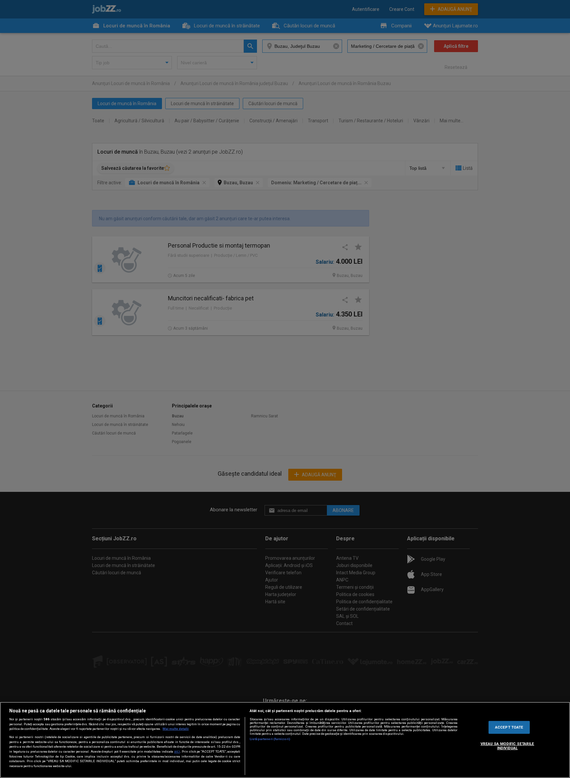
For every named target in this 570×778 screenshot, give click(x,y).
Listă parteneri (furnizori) (270, 739)
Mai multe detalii (176, 729)
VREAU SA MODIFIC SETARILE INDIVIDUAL (507, 746)
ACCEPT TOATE (509, 727)
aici (177, 751)
